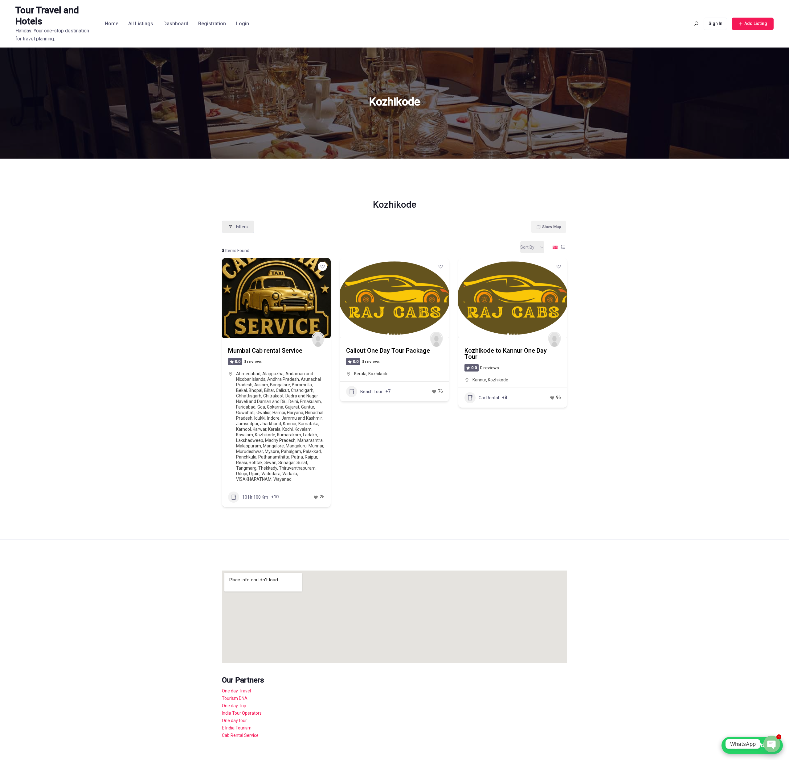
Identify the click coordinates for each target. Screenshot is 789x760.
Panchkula (246, 457)
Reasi (241, 462)
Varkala (289, 473)
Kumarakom (289, 434)
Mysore (272, 451)
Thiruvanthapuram (297, 468)
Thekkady (267, 468)
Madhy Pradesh (280, 440)
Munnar (316, 445)
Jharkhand (270, 423)
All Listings (140, 24)
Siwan (270, 462)
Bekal (241, 390)
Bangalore (280, 384)
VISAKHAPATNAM (254, 479)
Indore (273, 418)
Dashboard (175, 24)
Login (242, 24)
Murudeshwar (249, 451)
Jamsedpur (247, 423)
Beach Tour (371, 391)
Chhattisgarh (248, 395)
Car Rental (489, 397)
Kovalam (303, 429)
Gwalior (263, 412)
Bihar (269, 390)
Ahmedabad (248, 373)
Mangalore (273, 445)
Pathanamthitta (273, 457)
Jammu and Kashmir (301, 418)
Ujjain (254, 473)
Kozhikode (265, 434)
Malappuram (248, 445)
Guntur (307, 407)
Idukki (259, 418)
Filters (242, 226)
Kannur (289, 423)
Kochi (287, 429)
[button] (347, 298)
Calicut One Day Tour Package (388, 350)
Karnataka (308, 423)
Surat (301, 462)
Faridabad (246, 407)
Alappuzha (273, 373)
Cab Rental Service (240, 735)
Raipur (311, 457)
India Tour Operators (242, 713)
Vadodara (270, 473)
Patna (297, 457)
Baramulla (302, 384)
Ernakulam (310, 401)
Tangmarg (246, 468)
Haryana (295, 412)
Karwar (259, 429)
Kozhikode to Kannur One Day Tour (505, 353)
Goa (261, 407)
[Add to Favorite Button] (322, 266)
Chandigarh (302, 390)
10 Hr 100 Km (255, 497)
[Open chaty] (771, 744)
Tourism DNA (234, 698)
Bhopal (255, 390)
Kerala (274, 429)
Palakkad (312, 451)
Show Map (551, 226)
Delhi (293, 401)
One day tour (234, 720)
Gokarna (275, 407)
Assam (261, 384)
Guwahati (245, 412)
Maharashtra (310, 440)
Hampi (278, 412)
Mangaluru (296, 445)
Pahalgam (291, 451)
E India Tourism (236, 727)
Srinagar (286, 462)
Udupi (241, 473)
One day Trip (234, 705)
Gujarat (292, 407)
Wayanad (282, 479)
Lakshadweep (249, 440)
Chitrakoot (273, 395)
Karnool (243, 429)
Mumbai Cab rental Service (265, 350)
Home (111, 24)
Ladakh (310, 434)
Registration (212, 24)
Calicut (282, 390)
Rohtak (256, 462)
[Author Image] (318, 338)
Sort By (527, 247)
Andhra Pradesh (283, 379)
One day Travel (236, 690)
